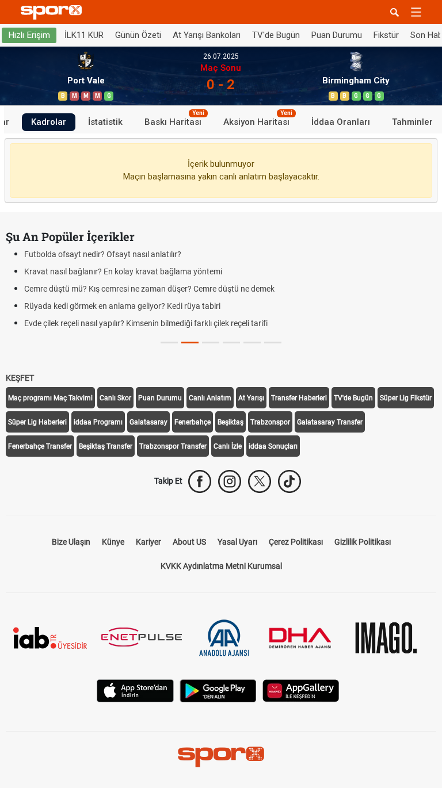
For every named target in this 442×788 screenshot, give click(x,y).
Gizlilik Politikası (362, 541)
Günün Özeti (138, 35)
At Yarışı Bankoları (207, 35)
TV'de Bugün (276, 35)
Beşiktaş (230, 422)
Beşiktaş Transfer (105, 446)
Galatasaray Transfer (330, 422)
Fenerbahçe (192, 422)
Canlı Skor (115, 398)
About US (189, 541)
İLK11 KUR (84, 35)
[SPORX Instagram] (229, 481)
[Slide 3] (231, 342)
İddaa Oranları (340, 122)
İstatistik (105, 122)
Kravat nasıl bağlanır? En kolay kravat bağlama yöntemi (123, 271)
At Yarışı (251, 398)
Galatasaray (148, 422)
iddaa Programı (98, 422)
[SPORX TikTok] (289, 481)
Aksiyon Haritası (257, 120)
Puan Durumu (336, 35)
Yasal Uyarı (237, 541)
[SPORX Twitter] (259, 481)
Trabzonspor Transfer (173, 446)
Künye (113, 541)
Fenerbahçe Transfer (40, 446)
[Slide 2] (210, 342)
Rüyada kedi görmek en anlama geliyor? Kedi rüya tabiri (122, 306)
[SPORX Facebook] (199, 481)
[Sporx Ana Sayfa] (53, 12)
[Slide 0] (169, 342)
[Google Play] (218, 689)
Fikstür (386, 35)
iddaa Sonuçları (273, 446)
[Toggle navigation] (416, 12)
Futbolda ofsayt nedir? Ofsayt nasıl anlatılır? (102, 254)
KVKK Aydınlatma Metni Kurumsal (221, 566)
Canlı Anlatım (210, 398)
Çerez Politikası (296, 541)
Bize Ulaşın (71, 541)
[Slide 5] (272, 342)
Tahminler (412, 122)
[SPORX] (221, 757)
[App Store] (135, 689)
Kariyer (148, 541)
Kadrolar (48, 122)
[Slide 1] (190, 342)
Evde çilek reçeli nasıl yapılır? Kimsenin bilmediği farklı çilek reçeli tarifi (146, 323)
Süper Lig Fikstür (406, 398)
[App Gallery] (301, 689)
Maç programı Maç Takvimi (50, 398)
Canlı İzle (228, 446)
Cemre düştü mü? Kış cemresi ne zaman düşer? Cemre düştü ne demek (149, 288)
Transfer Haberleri (299, 398)
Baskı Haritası (174, 120)
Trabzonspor (270, 422)
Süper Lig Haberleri (37, 422)
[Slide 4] (252, 342)
